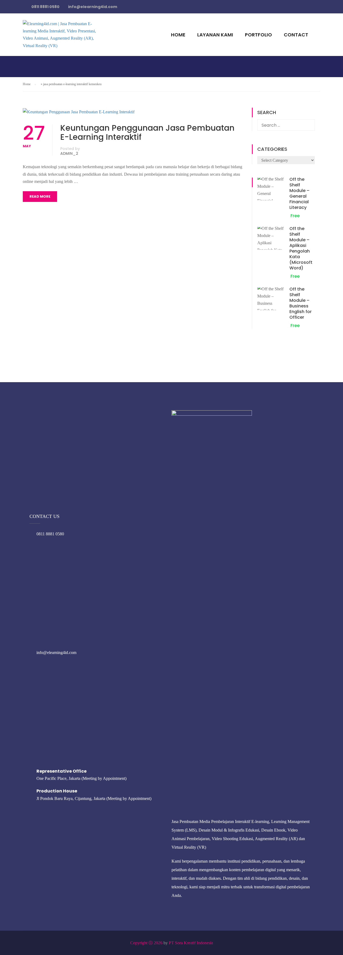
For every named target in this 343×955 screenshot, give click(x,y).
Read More (39, 196)
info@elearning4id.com (56, 652)
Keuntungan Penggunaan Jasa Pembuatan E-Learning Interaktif (147, 132)
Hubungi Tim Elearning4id (249, 9)
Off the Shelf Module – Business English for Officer (300, 303)
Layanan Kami (215, 34)
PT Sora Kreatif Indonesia (191, 943)
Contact (296, 34)
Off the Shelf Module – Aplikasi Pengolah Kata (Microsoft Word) (300, 248)
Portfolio (258, 34)
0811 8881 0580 (50, 534)
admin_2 (69, 153)
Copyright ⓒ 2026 (146, 943)
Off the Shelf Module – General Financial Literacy (299, 193)
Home (178, 34)
